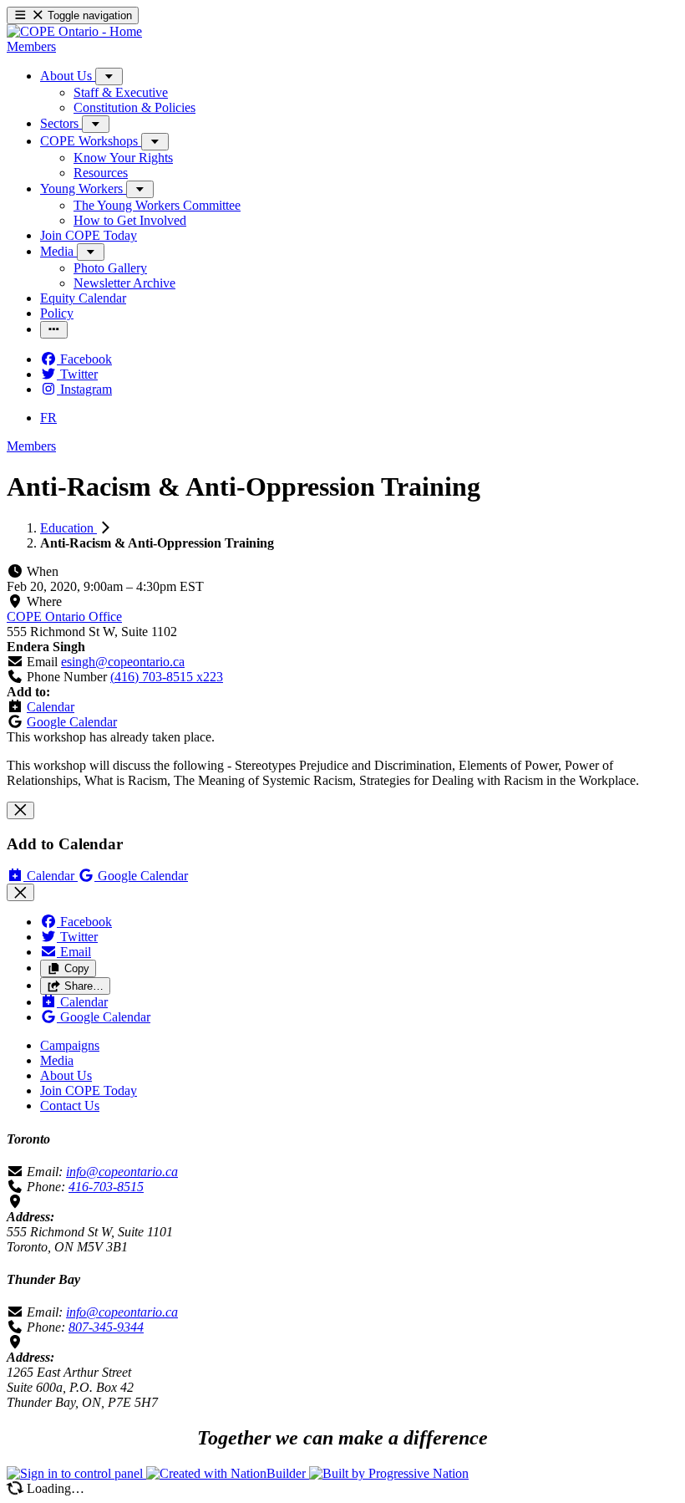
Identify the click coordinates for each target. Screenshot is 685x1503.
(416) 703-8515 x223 (166, 677)
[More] (109, 76)
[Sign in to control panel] (76, 1473)
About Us (66, 1075)
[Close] (20, 810)
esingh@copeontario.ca (123, 662)
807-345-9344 (106, 1327)
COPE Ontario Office (64, 616)
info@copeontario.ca (122, 1171)
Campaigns (69, 1045)
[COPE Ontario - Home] (74, 31)
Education (68, 528)
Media (57, 1060)
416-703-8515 (106, 1186)
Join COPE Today (88, 1090)
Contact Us (69, 1105)
